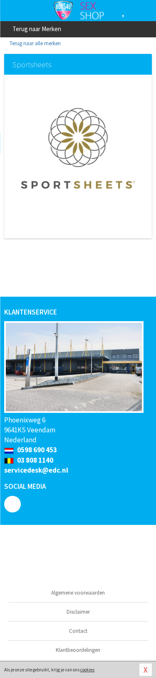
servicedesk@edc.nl (36, 470)
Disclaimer (78, 611)
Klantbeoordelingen (78, 650)
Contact (78, 630)
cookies (87, 670)
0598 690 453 (36, 449)
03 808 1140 (34, 460)
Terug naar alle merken (34, 43)
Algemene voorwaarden (78, 592)
